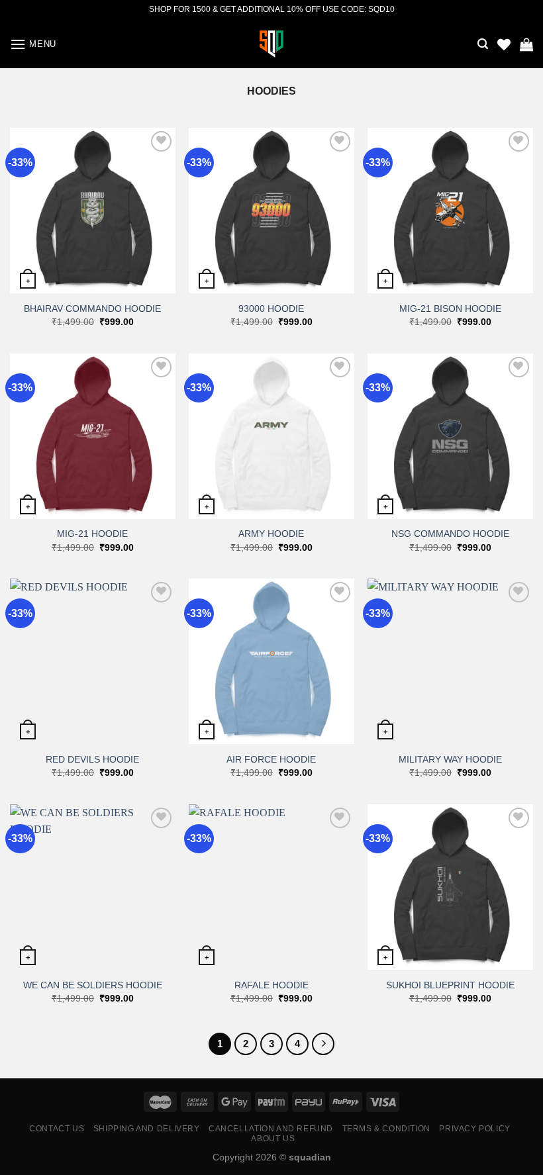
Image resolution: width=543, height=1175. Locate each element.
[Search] (482, 44)
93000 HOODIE (271, 308)
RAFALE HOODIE (271, 985)
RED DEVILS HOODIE (92, 759)
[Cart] (526, 44)
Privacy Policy (475, 1128)
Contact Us (56, 1128)
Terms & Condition (386, 1128)
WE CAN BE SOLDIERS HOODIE (92, 985)
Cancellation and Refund (271, 1128)
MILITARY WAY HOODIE (450, 759)
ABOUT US (273, 1138)
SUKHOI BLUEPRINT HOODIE (450, 985)
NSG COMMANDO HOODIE (450, 533)
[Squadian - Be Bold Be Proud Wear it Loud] (271, 44)
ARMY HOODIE (271, 533)
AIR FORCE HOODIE (271, 759)
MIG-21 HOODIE (92, 533)
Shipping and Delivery (146, 1128)
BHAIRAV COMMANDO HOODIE (92, 308)
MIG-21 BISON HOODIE (450, 308)
